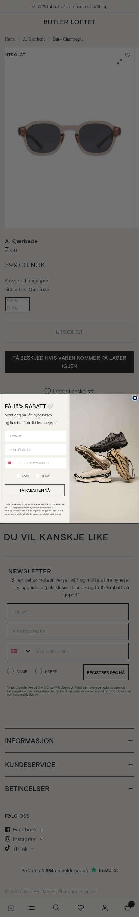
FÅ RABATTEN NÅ (35, 490)
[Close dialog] (135, 398)
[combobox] (13, 462)
